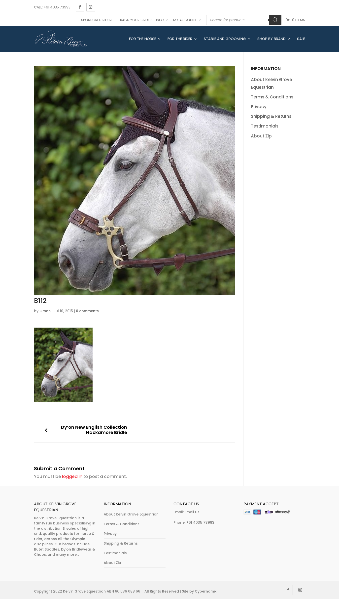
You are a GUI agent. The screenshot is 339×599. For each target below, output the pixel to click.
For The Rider (180, 39)
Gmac (45, 310)
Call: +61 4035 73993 (52, 7)
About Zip (261, 136)
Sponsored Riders (97, 19)
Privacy (259, 107)
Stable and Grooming (225, 39)
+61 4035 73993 (200, 522)
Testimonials (264, 126)
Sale (301, 39)
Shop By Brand (271, 39)
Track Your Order (135, 19)
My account (185, 19)
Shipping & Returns (271, 116)
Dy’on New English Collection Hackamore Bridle (94, 430)
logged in (72, 476)
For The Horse (142, 39)
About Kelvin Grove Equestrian (131, 514)
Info (160, 19)
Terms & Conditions (272, 97)
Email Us (192, 512)
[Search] (275, 20)
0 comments (87, 310)
